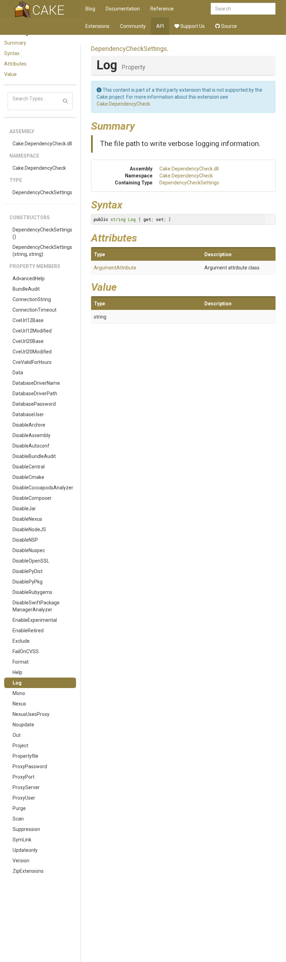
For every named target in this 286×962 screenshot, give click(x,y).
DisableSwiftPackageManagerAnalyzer (36, 606)
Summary (15, 43)
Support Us (192, 26)
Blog (90, 9)
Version (21, 860)
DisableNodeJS (29, 529)
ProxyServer (26, 787)
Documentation (123, 9)
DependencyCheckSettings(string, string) (42, 250)
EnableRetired (28, 630)
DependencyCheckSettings (42, 192)
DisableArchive (29, 425)
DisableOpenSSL (31, 561)
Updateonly (25, 850)
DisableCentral (29, 466)
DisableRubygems (32, 592)
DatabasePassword (34, 404)
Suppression (26, 829)
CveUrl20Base (28, 341)
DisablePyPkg (28, 582)
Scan (18, 819)
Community (133, 26)
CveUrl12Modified (32, 331)
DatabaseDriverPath (35, 393)
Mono (19, 693)
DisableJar (24, 508)
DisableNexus (27, 519)
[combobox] (243, 9)
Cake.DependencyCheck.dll (42, 143)
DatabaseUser (28, 414)
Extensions (97, 26)
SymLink (22, 839)
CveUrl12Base (28, 320)
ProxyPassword (30, 766)
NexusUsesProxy (31, 714)
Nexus (19, 704)
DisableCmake (28, 477)
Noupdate (23, 724)
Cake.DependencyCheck (39, 168)
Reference (162, 9)
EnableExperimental (35, 620)
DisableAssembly (32, 435)
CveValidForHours (32, 362)
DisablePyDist (28, 571)
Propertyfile (25, 756)
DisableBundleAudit (34, 456)
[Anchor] (140, 125)
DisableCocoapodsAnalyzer (43, 487)
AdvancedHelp (29, 278)
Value (10, 74)
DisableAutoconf (31, 446)
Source (228, 26)
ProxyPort (24, 777)
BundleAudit (26, 289)
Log (17, 683)
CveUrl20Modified (32, 351)
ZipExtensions (28, 871)
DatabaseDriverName (36, 383)
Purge (19, 808)
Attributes (15, 64)
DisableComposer (32, 498)
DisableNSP (25, 540)
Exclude (21, 641)
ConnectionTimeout (35, 310)
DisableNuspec (29, 550)
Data (18, 372)
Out (17, 735)
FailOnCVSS (26, 651)
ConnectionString (32, 299)
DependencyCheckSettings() (42, 233)
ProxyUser (24, 798)
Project (20, 745)
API (160, 26)
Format (21, 662)
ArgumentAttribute (115, 267)
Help (17, 672)
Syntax (12, 53)
